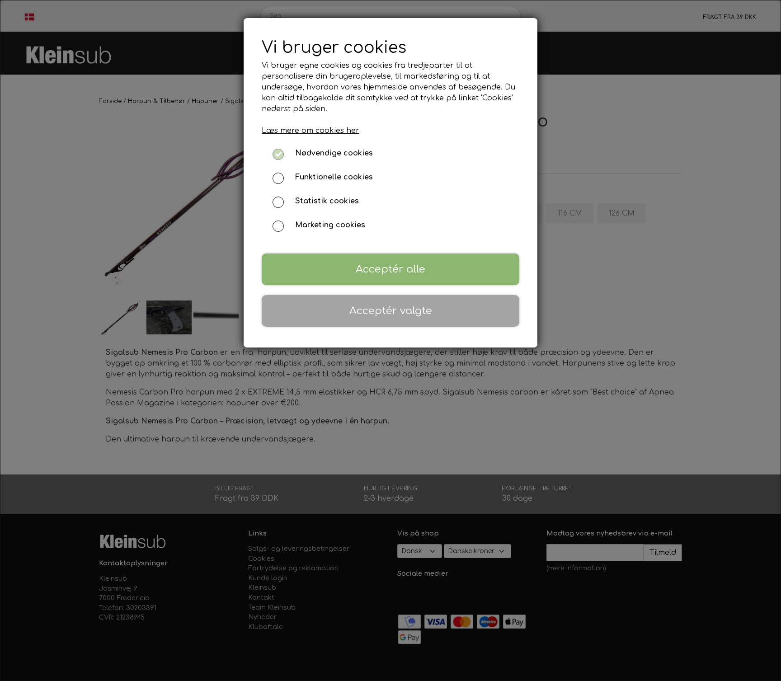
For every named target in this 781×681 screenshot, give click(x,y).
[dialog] (390, 340)
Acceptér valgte (390, 310)
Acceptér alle (390, 269)
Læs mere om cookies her (310, 131)
